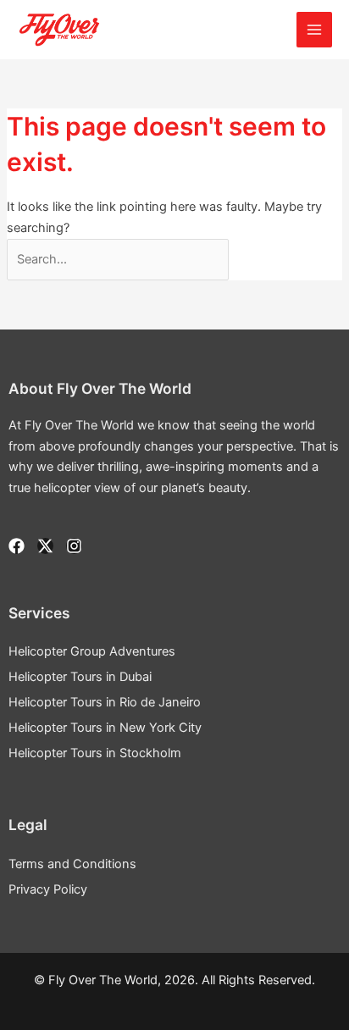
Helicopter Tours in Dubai (80, 676)
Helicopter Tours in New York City (105, 727)
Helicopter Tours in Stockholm (94, 753)
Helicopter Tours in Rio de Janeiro (104, 702)
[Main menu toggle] (314, 29)
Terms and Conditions (72, 864)
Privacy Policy (47, 889)
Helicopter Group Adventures (91, 651)
